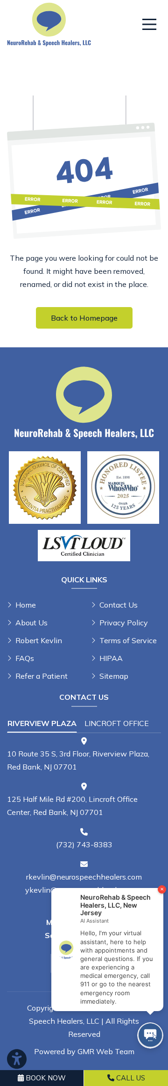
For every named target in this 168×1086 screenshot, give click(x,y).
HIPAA (111, 658)
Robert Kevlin (38, 640)
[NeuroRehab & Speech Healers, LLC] (49, 23)
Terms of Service (128, 640)
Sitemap (113, 676)
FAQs (24, 658)
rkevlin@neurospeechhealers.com (84, 876)
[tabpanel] (84, 755)
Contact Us (118, 604)
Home (25, 604)
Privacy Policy (123, 622)
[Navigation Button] (149, 24)
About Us (31, 622)
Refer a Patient (41, 676)
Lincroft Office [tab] (116, 723)
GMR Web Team (105, 1051)
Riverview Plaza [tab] (42, 723)
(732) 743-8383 (84, 844)
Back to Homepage (84, 318)
